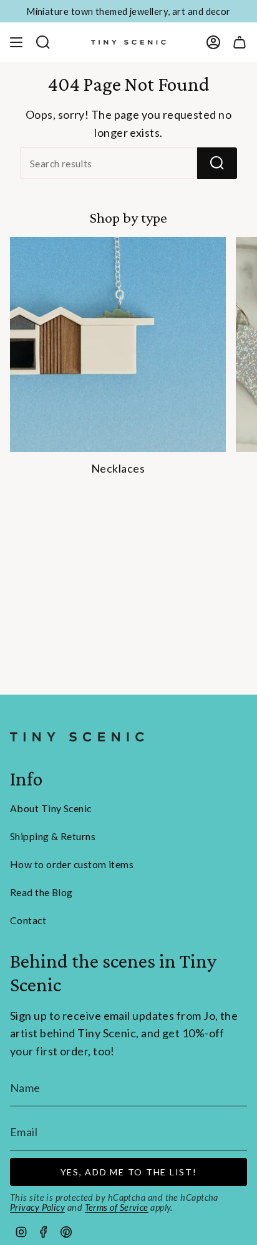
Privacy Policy (37, 1207)
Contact (28, 920)
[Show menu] (16, 42)
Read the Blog (41, 892)
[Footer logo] (77, 737)
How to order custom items (71, 864)
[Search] (217, 163)
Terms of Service (116, 1207)
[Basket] (239, 42)
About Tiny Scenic (51, 808)
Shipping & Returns (52, 836)
